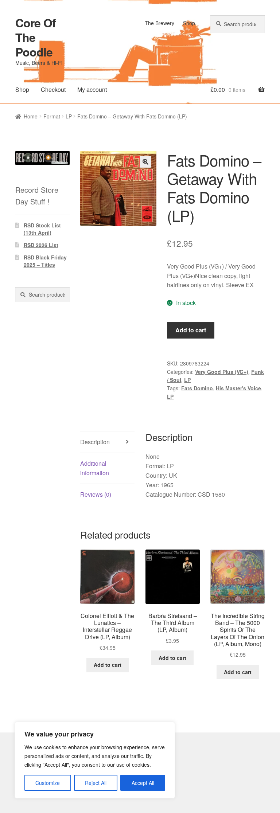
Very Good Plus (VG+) (221, 371)
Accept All (143, 782)
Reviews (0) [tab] (95, 494)
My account (92, 89)
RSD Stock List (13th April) (42, 229)
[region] (95, 760)
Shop (189, 23)
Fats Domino (197, 388)
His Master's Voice (238, 388)
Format (51, 116)
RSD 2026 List (41, 245)
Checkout (53, 89)
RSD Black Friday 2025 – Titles (45, 261)
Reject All (95, 782)
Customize (47, 782)
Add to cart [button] (107, 664)
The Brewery (159, 23)
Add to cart (190, 330)
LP (69, 116)
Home (31, 116)
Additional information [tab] (94, 468)
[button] (145, 162)
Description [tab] (95, 442)
